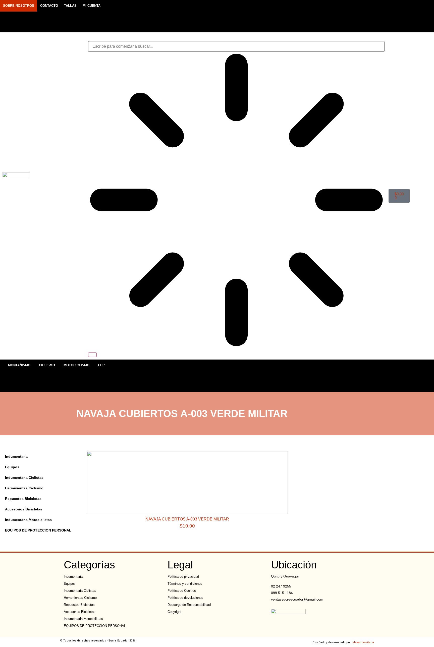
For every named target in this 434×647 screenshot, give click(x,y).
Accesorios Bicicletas (23, 509)
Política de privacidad (183, 576)
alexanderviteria (363, 642)
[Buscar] (92, 354)
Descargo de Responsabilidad (189, 605)
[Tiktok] (375, 16)
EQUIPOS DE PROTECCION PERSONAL (38, 530)
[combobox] (236, 46)
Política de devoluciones (185, 598)
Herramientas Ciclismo (24, 488)
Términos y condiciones (185, 583)
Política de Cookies (182, 591)
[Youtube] (384, 16)
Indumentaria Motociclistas (28, 520)
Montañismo (19, 365)
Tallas (70, 6)
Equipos (12, 467)
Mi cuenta (91, 6)
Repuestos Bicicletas (23, 499)
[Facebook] (349, 16)
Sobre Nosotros (18, 6)
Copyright (174, 612)
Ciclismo (47, 365)
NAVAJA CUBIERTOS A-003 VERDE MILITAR (187, 519)
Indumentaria (16, 456)
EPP (101, 365)
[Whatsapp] (366, 16)
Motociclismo (76, 365)
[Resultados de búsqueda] (236, 201)
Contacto (49, 6)
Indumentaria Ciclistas (24, 478)
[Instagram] (358, 16)
